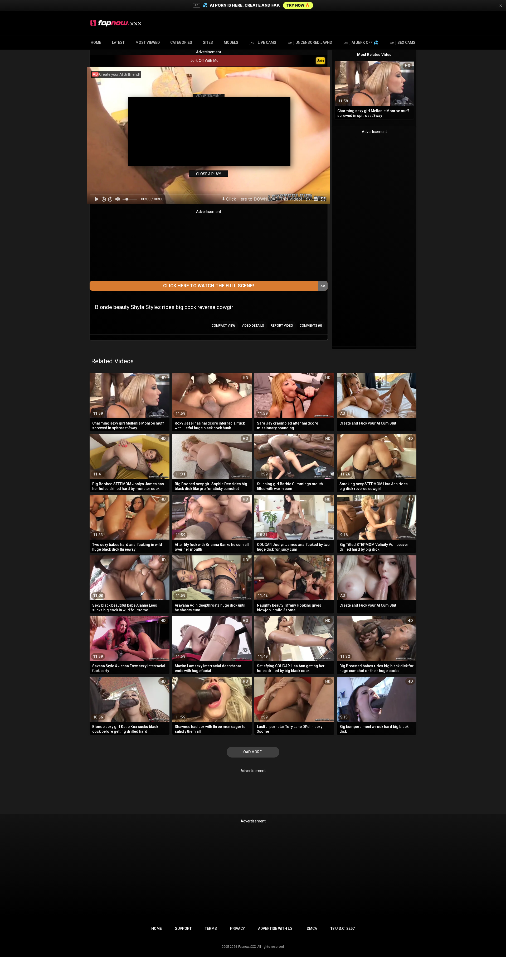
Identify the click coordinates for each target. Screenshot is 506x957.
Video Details (253, 325)
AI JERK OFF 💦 (361, 42)
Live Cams (263, 42)
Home (96, 42)
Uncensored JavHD (310, 42)
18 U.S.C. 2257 (342, 928)
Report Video (282, 325)
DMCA (312, 928)
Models (231, 42)
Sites (208, 42)
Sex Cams (402, 42)
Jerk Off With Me (204, 60)
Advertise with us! (276, 928)
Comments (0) (311, 325)
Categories (181, 42)
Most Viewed (147, 42)
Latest (118, 42)
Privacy (237, 928)
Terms (211, 928)
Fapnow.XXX (247, 947)
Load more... (253, 752)
